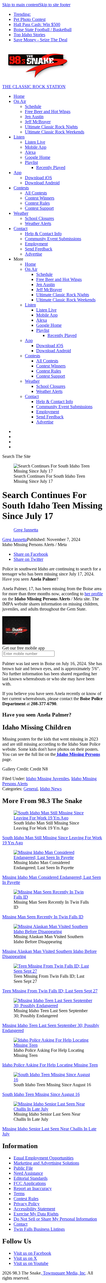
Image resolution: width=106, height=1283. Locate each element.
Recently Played (50, 167)
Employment (36, 243)
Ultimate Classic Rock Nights (51, 126)
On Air (20, 101)
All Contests (36, 193)
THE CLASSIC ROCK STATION (34, 86)
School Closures (39, 218)
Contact (20, 228)
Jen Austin (34, 116)
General (30, 788)
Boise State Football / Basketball (43, 29)
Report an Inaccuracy (33, 1188)
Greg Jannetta (14, 539)
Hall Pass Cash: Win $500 (37, 24)
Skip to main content (20, 4)
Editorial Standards (30, 1178)
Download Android (42, 182)
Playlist (31, 162)
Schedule (33, 106)
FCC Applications (30, 1183)
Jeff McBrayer (38, 121)
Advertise (33, 254)
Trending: (22, 14)
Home (19, 96)
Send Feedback (38, 248)
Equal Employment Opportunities (43, 1158)
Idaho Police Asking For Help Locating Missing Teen (50, 1065)
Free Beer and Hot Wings (47, 111)
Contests (21, 187)
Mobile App (35, 147)
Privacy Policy (27, 1203)
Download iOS (38, 177)
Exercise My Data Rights (36, 1213)
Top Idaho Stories (29, 34)
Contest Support (39, 208)
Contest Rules (37, 203)
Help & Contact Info (43, 233)
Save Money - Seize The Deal (40, 39)
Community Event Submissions (53, 238)
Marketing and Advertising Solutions (46, 1163)
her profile (94, 593)
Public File (23, 1168)
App (17, 172)
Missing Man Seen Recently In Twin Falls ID (42, 916)
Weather (21, 213)
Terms (19, 1193)
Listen (19, 137)
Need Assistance (28, 1173)
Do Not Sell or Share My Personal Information (55, 1219)
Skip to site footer (54, 4)
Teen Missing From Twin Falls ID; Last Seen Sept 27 (50, 990)
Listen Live (35, 142)
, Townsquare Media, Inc (63, 1273)
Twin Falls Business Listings (39, 1229)
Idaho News (51, 788)
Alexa (30, 152)
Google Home (37, 157)
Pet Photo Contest (30, 19)
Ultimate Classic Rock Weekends (54, 131)
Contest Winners (39, 198)
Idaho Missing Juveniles (47, 778)
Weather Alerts (38, 223)
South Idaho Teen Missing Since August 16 (41, 1094)
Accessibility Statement (34, 1208)
